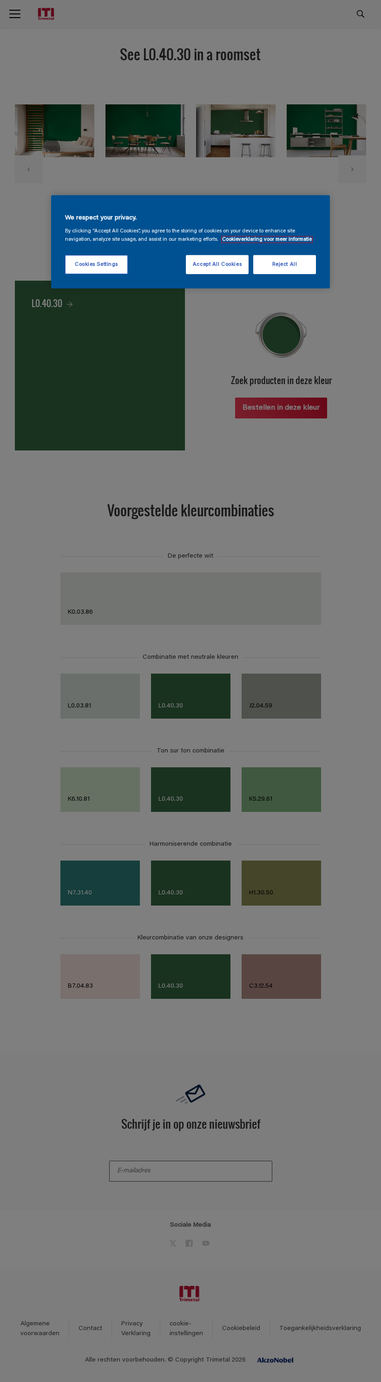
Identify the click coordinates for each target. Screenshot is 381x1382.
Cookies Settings (96, 264)
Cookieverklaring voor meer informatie (267, 239)
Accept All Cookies (217, 264)
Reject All (284, 264)
